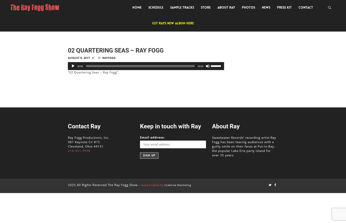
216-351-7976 (79, 151)
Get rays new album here (173, 23)
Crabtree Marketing (177, 185)
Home (137, 7)
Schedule (155, 7)
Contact (306, 7)
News (266, 7)
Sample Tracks (182, 7)
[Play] (73, 66)
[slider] (216, 65)
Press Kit (284, 7)
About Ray (226, 7)
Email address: (152, 137)
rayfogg (109, 58)
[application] (146, 66)
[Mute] (208, 66)
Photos (248, 7)
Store (206, 7)
